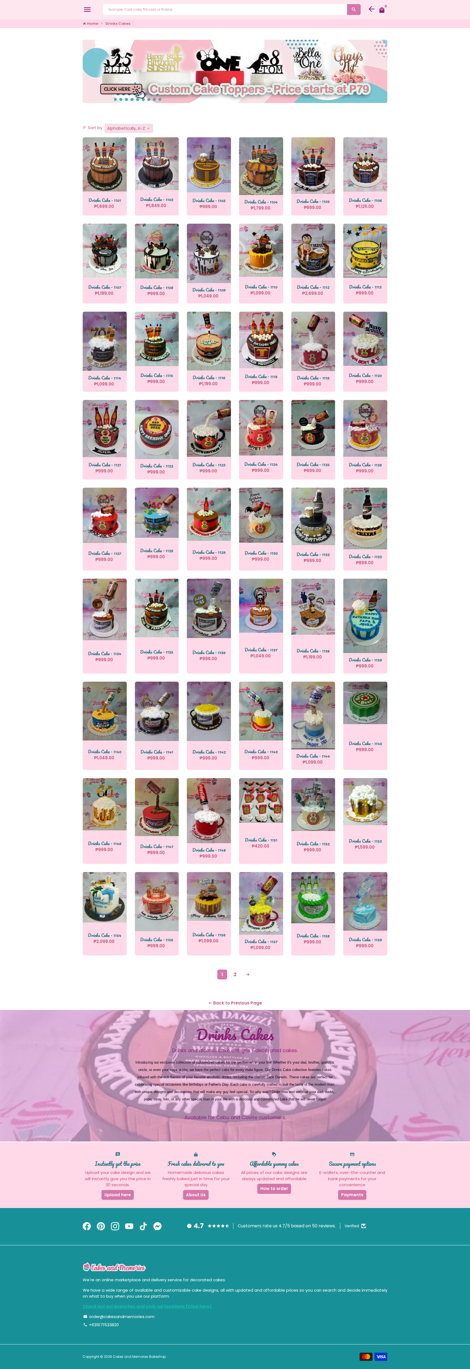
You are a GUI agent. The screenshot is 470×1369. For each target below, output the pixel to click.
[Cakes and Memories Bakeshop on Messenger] (157, 1227)
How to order (274, 1188)
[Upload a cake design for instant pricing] (235, 71)
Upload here (117, 1195)
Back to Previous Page (235, 1003)
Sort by (92, 127)
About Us (196, 1195)
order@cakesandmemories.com (118, 1316)
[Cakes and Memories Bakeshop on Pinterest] (101, 1227)
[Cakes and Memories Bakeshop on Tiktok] (143, 1227)
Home (90, 23)
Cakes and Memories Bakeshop (139, 1356)
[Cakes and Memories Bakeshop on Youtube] (129, 1227)
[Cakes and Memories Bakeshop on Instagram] (115, 1227)
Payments (352, 1195)
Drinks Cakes (118, 23)
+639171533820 (101, 1325)
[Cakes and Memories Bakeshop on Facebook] (87, 1227)
